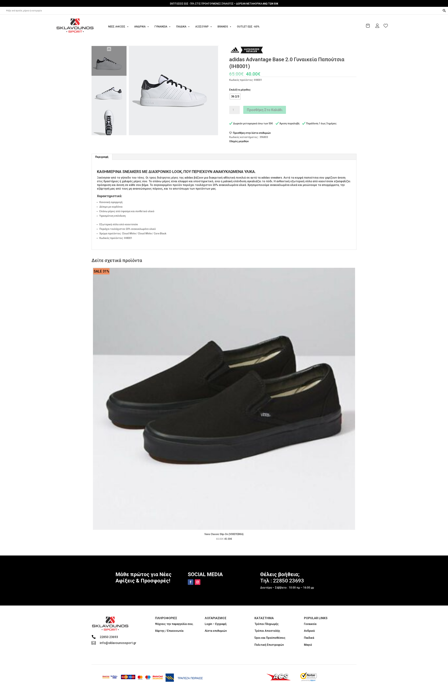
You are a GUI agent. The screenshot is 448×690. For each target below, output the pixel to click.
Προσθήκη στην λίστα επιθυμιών (251, 133)
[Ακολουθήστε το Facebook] (190, 582)
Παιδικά (181, 26)
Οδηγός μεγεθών (239, 141)
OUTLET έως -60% (248, 26)
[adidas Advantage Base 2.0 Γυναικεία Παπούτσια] (109, 61)
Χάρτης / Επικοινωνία (169, 630)
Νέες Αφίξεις (116, 26)
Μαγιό (308, 644)
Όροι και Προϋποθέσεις (269, 637)
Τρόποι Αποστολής (267, 630)
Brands (223, 26)
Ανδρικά (140, 26)
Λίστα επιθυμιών (216, 630)
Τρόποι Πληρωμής (266, 624)
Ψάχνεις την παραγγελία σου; (174, 624)
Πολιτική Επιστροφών (269, 644)
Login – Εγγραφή (215, 624)
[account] (377, 26)
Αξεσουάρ (202, 26)
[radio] (235, 96)
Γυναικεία (161, 26)
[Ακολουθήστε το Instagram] (197, 582)
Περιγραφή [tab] (101, 156)
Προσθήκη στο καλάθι (264, 110)
